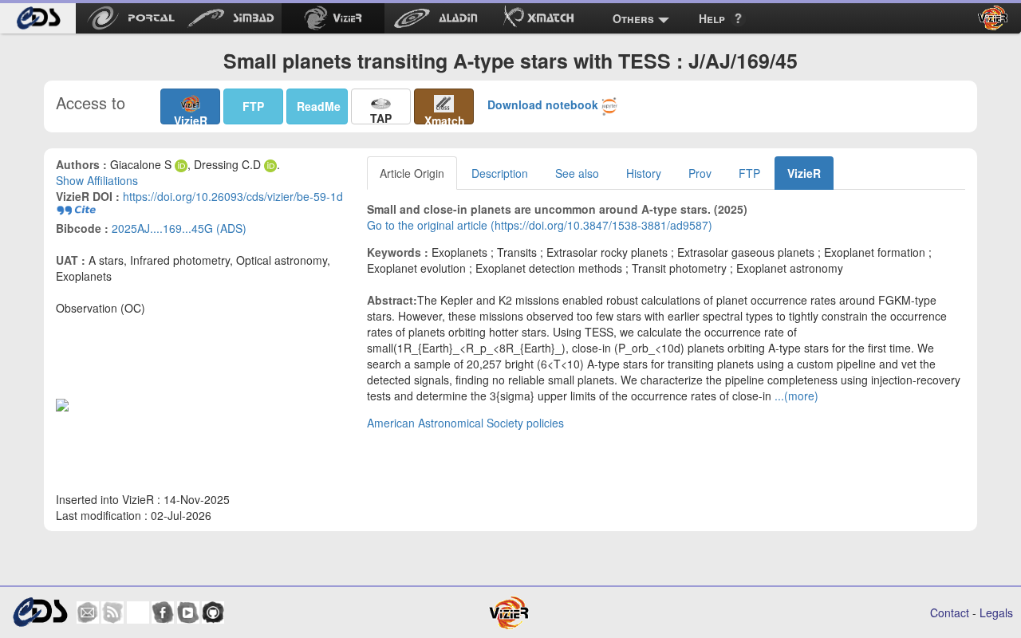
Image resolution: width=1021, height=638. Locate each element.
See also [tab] (577, 173)
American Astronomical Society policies (465, 423)
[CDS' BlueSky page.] (138, 612)
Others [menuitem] (633, 18)
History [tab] (643, 173)
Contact (949, 612)
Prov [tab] (700, 173)
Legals (996, 612)
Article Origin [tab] (412, 173)
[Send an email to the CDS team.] (88, 612)
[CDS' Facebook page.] (163, 612)
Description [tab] (499, 173)
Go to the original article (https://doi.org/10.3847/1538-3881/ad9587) (539, 225)
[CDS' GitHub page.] (213, 612)
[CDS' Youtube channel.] (188, 612)
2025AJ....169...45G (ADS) (179, 228)
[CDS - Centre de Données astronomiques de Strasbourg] (39, 612)
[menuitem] (38, 18)
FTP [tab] (749, 173)
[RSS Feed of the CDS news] (112, 612)
